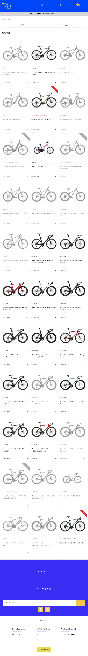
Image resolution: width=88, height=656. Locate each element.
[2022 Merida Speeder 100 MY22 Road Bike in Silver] (44, 53)
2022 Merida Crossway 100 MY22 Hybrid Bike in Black (14, 73)
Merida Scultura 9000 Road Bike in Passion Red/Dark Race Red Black (43, 450)
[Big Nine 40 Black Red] (72, 53)
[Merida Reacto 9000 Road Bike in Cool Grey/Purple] (15, 335)
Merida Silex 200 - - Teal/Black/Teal (70, 496)
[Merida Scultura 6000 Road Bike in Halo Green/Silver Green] (44, 383)
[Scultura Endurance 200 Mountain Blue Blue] (72, 524)
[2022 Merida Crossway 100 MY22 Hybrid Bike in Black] (15, 53)
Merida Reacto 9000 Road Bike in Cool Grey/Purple (13, 356)
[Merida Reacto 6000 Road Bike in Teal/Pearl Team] (44, 288)
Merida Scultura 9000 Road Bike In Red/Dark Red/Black (72, 450)
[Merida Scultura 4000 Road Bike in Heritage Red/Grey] (72, 335)
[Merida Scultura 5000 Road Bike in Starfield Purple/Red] (15, 383)
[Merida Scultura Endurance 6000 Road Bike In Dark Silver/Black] (44, 477)
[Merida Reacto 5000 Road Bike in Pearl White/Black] (72, 241)
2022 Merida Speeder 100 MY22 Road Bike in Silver (44, 73)
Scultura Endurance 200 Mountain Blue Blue (72, 543)
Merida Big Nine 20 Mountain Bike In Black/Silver (70, 168)
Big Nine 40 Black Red (66, 72)
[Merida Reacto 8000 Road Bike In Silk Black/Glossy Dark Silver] (72, 288)
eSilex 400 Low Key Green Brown (41, 119)
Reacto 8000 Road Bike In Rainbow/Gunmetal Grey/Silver (40, 544)
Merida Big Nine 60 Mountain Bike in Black (44, 213)
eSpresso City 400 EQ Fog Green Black (14, 166)
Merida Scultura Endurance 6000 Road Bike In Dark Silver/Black (43, 497)
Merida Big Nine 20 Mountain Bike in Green (15, 213)
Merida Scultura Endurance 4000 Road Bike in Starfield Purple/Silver (15, 497)
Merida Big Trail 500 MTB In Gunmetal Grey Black (72, 215)
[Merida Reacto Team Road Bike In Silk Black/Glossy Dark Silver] (44, 335)
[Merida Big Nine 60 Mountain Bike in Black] (44, 194)
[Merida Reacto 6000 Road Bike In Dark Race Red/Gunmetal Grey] (15, 288)
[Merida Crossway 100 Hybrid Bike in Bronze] (15, 241)
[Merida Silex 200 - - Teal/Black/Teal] (72, 477)
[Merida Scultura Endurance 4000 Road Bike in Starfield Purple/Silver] (15, 477)
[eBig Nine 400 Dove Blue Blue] (15, 100)
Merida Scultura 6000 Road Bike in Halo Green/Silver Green (43, 403)
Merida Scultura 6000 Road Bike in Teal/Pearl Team (72, 403)
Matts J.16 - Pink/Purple (38, 166)
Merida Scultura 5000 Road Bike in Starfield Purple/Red (15, 403)
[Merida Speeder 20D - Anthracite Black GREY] (15, 524)
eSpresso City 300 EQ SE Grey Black (70, 119)
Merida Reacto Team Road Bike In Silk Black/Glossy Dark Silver (42, 356)
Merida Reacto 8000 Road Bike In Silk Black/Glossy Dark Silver (70, 309)
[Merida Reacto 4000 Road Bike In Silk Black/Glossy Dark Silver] (44, 241)
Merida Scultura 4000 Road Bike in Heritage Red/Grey (72, 356)
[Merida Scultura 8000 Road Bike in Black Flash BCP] (15, 430)
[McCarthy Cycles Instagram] (47, 609)
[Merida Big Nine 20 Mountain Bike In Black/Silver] (72, 147)
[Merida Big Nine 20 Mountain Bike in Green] (15, 194)
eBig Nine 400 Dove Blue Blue (11, 119)
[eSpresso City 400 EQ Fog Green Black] (15, 147)
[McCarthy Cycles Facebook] (40, 609)
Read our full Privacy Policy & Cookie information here (44, 644)
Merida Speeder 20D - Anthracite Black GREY (13, 544)
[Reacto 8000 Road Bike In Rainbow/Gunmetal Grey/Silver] (44, 524)
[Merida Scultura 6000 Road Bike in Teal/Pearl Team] (72, 383)
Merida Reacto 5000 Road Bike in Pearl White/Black (71, 262)
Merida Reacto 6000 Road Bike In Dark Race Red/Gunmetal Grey (15, 309)
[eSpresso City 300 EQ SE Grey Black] (72, 100)
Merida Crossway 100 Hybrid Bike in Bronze (15, 260)
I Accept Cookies (44, 649)
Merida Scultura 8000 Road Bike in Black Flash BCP (14, 450)
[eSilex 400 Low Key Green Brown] (44, 100)
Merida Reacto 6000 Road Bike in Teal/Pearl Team (44, 309)
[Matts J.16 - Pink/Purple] (44, 147)
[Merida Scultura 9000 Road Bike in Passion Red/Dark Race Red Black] (44, 430)
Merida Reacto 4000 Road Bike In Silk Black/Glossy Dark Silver (42, 262)
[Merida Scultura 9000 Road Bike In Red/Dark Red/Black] (72, 430)
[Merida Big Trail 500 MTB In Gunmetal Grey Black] (72, 194)
